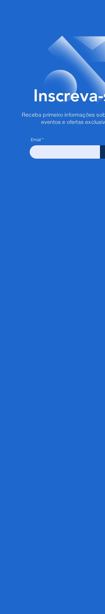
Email (36, 139)
